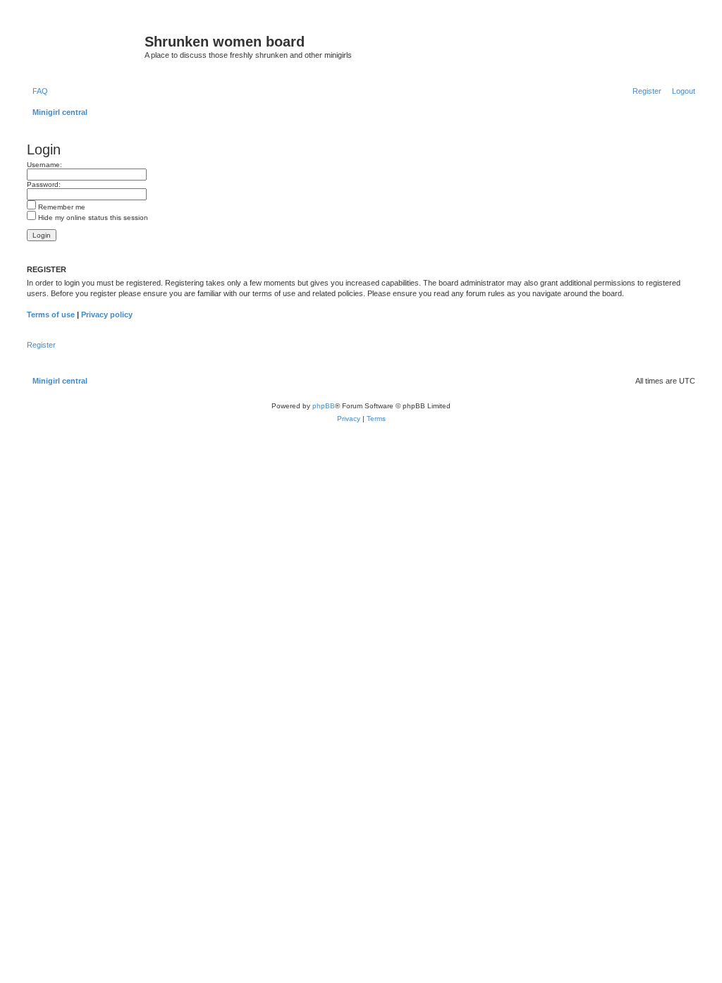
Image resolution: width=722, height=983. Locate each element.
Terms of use (51, 314)
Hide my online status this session (92, 217)
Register (41, 345)
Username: (44, 165)
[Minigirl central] (84, 45)
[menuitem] (37, 91)
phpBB (323, 406)
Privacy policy (107, 314)
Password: (44, 184)
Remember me (60, 207)
